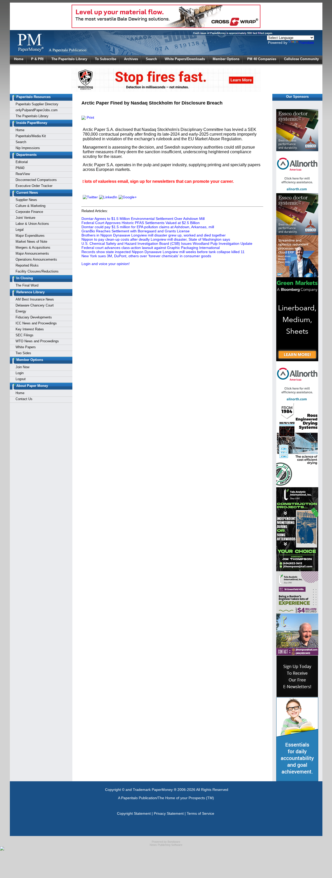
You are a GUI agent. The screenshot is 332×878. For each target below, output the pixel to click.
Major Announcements (32, 253)
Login (20, 373)
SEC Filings (24, 335)
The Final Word (27, 285)
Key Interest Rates (30, 329)
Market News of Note (31, 241)
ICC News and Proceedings (36, 323)
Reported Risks (27, 265)
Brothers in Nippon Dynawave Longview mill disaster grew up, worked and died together (153, 235)
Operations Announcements (36, 259)
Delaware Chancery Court (35, 305)
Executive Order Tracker (34, 186)
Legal (20, 230)
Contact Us (24, 399)
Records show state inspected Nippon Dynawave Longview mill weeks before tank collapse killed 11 (163, 252)
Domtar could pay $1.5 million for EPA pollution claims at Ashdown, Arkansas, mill (147, 227)
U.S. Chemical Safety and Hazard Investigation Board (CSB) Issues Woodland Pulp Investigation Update (166, 243)
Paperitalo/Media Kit (31, 136)
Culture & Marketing (30, 206)
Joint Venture (25, 218)
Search (151, 59)
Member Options (226, 59)
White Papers (26, 347)
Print (90, 117)
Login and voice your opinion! (105, 264)
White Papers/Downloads (185, 59)
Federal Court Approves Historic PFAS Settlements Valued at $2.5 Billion (140, 223)
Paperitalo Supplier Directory (37, 104)
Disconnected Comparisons (36, 180)
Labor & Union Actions (32, 224)
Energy (21, 311)
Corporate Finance (29, 212)
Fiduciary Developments (34, 317)
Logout (21, 379)
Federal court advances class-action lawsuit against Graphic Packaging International (150, 248)
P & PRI (37, 59)
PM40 (20, 168)
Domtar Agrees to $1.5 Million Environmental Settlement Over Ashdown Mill (143, 219)
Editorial (22, 162)
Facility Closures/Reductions (37, 271)
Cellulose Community (301, 59)
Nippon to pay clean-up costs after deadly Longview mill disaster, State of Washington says (155, 239)
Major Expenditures (30, 236)
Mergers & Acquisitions (33, 247)
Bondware (174, 841)
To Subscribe (105, 59)
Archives (131, 59)
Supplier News (26, 200)
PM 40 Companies (261, 59)
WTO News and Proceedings (37, 341)
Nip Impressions (28, 148)
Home (18, 59)
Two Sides (23, 353)
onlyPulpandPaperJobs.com (37, 110)
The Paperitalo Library (69, 59)
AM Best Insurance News (35, 299)
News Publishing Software (166, 844)
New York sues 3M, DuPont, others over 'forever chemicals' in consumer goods (146, 256)
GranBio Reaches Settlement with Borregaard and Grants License (135, 231)
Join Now (22, 367)
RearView (23, 174)
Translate (306, 42)
